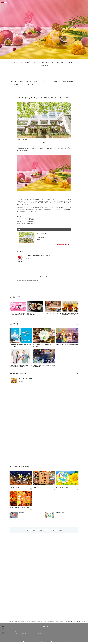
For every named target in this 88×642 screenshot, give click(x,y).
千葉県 (34, 639)
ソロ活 (31, 633)
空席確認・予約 (17, 413)
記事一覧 (17, 633)
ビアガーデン (70, 424)
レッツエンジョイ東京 (10, 621)
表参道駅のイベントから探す (65, 621)
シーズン (34, 633)
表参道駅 (40, 530)
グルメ (47, 530)
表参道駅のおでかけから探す (54, 621)
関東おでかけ (17, 621)
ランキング (47, 633)
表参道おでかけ (40, 621)
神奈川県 (26, 639)
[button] (43, 142)
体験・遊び (39, 633)
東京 (27, 530)
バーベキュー (64, 424)
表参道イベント (46, 621)
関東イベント (23, 621)
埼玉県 (30, 639)
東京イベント (34, 621)
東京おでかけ (28, 621)
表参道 (33, 530)
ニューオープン (22, 633)
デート (27, 633)
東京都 (22, 639)
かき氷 (60, 530)
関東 (22, 637)
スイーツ (54, 530)
